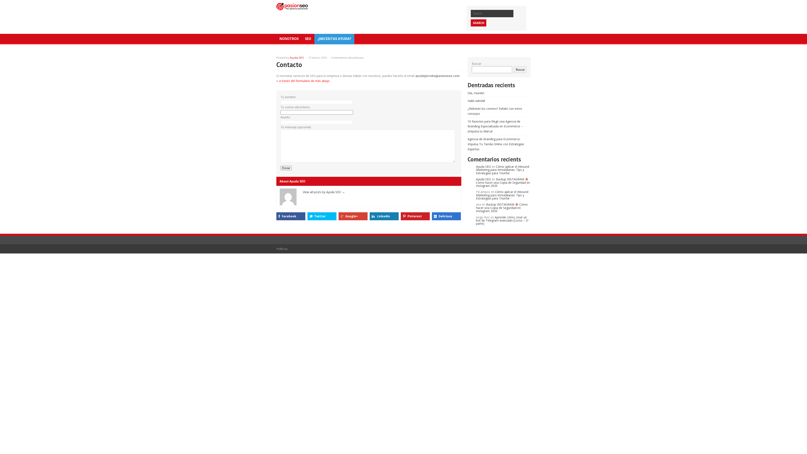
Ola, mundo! (476, 93)
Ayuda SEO (297, 57)
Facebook (289, 216)
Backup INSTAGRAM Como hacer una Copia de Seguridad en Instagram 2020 (503, 182)
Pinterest (414, 216)
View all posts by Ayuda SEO (324, 192)
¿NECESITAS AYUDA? (334, 38)
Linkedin (383, 216)
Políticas (282, 249)
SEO (308, 38)
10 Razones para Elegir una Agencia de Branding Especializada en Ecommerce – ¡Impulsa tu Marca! (495, 126)
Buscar (476, 64)
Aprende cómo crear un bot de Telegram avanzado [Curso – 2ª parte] (502, 220)
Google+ (351, 216)
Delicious (445, 216)
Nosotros (289, 38)
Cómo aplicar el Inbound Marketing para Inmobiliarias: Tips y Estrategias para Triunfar (502, 170)
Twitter (320, 216)
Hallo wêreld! (476, 101)
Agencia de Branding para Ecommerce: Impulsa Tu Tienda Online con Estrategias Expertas (496, 144)
